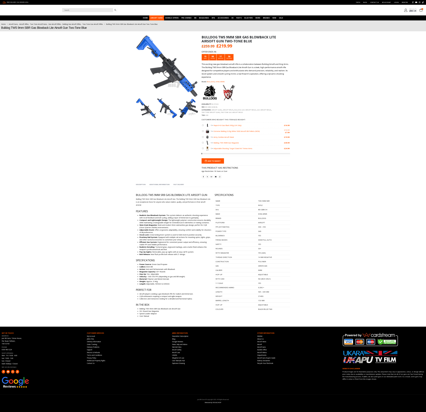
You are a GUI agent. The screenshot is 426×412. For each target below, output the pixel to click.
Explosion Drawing (178, 363)
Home (145, 18)
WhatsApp (220, 176)
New (274, 18)
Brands (266, 18)
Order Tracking (92, 344)
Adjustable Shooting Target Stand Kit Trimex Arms (233, 148)
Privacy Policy (91, 358)
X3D (206, 115)
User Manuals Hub (178, 361)
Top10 (358, 2)
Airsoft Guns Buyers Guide (266, 358)
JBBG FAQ (90, 339)
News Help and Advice (179, 344)
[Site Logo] (24, 10)
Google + (211, 176)
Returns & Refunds (93, 352)
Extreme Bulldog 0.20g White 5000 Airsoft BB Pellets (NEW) (237, 131)
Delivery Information (94, 342)
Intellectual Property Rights (96, 361)
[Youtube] (416, 2)
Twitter (207, 176)
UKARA (174, 355)
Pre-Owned (186, 18)
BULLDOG (211, 81)
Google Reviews (177, 342)
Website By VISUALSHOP (213, 402)
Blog (365, 2)
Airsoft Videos (262, 352)
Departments (261, 355)
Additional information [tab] (159, 184)
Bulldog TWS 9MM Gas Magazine (226, 143)
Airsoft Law (176, 352)
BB (195, 18)
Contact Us (374, 2)
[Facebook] (413, 2)
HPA (213, 18)
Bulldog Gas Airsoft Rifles (245, 110)
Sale (281, 18)
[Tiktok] (423, 2)
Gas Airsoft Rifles (264, 110)
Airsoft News (261, 342)
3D (232, 18)
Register (405, 2)
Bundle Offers (172, 18)
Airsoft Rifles (228, 110)
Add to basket (214, 161)
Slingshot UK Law (178, 358)
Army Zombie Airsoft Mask (224, 137)
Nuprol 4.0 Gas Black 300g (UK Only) (228, 125)
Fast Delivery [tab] (178, 184)
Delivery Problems (93, 347)
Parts (239, 18)
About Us (260, 339)
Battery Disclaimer (263, 361)
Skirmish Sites (176, 347)
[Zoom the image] (15, 377)
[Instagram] (419, 2)
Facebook (203, 176)
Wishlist (259, 336)
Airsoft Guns (157, 18)
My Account (91, 336)
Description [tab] (141, 184)
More (257, 18)
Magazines (204, 18)
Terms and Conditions (94, 355)
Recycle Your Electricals (265, 363)
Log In (396, 2)
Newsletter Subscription (180, 336)
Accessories (223, 18)
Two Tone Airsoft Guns (211, 112)
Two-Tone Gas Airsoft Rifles (232, 112)
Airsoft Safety (176, 350)
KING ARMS (220, 81)
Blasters (248, 18)
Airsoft (259, 344)
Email (215, 176)
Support (89, 350)
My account (386, 2)
